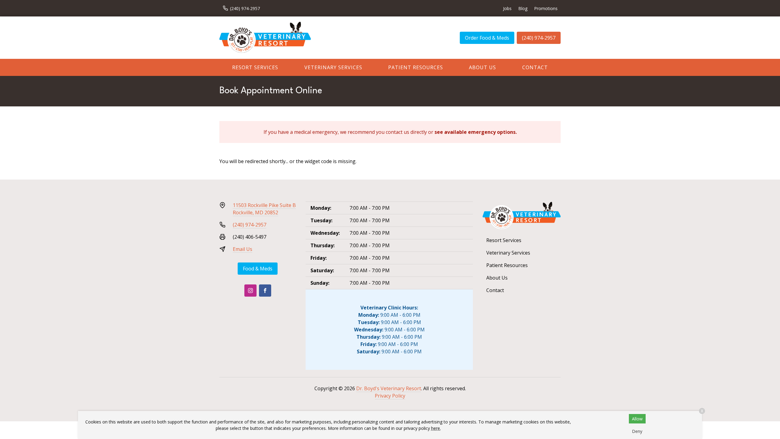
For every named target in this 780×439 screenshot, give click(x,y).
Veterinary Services (333, 67)
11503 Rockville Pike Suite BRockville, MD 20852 (264, 209)
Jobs (507, 8)
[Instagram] (250, 290)
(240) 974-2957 (538, 37)
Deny (637, 431)
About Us (482, 67)
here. (436, 428)
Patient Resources (415, 67)
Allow (637, 419)
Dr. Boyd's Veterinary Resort (388, 388)
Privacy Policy (390, 395)
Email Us (242, 249)
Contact (535, 67)
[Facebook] (265, 290)
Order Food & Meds (487, 37)
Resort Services (255, 67)
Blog (522, 8)
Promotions (546, 8)
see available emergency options (475, 132)
